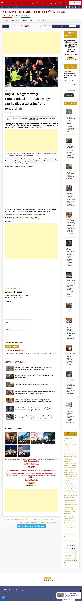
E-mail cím (8, 329)
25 (67, 560)
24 (65, 560)
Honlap (7, 336)
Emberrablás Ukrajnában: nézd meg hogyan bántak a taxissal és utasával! (70, 495)
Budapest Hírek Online (71, 434)
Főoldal (6, 20)
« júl (65, 564)
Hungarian (67, 599)
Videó (10, 90)
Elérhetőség (19, 590)
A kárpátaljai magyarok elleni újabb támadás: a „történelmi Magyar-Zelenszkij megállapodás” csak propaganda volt (70, 520)
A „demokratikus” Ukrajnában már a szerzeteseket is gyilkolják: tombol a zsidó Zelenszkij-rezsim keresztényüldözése (70, 463)
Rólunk (6, 7)
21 (72, 558)
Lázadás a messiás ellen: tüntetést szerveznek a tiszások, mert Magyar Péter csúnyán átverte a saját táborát (70, 199)
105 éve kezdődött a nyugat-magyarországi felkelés (70, 175)
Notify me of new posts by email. (14, 342)
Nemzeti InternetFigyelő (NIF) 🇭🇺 (33, 12)
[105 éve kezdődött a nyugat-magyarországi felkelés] (69, 166)
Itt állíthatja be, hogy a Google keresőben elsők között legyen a (33, 118)
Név (6, 322)
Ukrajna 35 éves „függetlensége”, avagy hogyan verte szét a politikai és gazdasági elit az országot (70, 443)
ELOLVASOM (74, 3)
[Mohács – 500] (69, 305)
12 (69, 556)
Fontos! (32, 20)
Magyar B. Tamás (41, 20)
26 (69, 560)
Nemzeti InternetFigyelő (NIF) (35, 598)
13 (71, 556)
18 (67, 558)
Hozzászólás (8, 301)
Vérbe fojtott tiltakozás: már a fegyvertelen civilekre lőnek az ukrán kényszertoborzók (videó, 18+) (70, 532)
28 (72, 560)
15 (74, 556)
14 (72, 556)
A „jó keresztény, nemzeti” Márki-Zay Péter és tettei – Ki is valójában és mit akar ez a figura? (29, 519)
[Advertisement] (31, 43)
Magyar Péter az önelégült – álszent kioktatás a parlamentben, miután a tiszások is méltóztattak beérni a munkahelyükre (70, 387)
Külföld (25, 20)
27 (71, 560)
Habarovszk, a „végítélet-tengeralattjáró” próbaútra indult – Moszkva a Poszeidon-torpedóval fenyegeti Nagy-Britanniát (70, 288)
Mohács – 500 (70, 311)
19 (69, 558)
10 (65, 556)
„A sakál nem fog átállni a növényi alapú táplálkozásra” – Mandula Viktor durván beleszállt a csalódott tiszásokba (70, 227)
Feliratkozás (69, 95)
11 (67, 556)
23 (76, 558)
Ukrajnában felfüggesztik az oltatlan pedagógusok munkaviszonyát (38, 522)
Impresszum (12, 7)
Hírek (12, 20)
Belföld (18, 20)
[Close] (80, 3)
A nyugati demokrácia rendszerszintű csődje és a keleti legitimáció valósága (70, 502)
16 (76, 556)
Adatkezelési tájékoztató (7, 591)
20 (71, 558)
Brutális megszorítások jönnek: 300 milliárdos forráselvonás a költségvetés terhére (37, 26)
